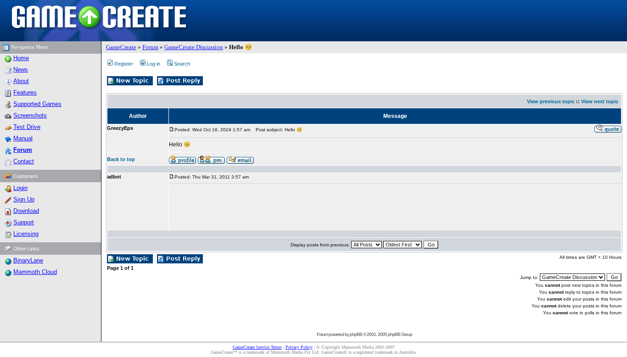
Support (23, 222)
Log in (153, 64)
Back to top (121, 159)
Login (20, 187)
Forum (150, 47)
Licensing (26, 233)
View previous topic (551, 101)
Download (26, 210)
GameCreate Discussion (193, 47)
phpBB (356, 334)
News (20, 69)
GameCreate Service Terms (257, 347)
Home (21, 58)
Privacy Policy (299, 347)
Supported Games (37, 103)
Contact (23, 161)
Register (123, 64)
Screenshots (30, 115)
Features (25, 92)
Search (182, 64)
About (21, 81)
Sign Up (23, 199)
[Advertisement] (336, 207)
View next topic (599, 101)
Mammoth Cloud (35, 271)
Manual (23, 138)
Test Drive (26, 126)
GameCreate (121, 47)
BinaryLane (28, 260)
